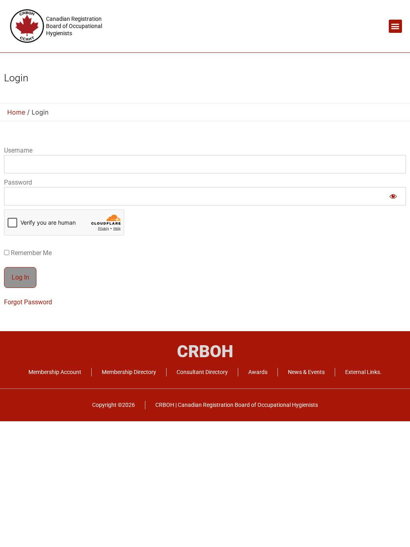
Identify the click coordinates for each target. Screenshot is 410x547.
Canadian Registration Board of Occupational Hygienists (74, 26)
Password (18, 182)
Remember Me (30, 253)
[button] (395, 26)
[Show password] (393, 196)
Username (18, 150)
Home (16, 112)
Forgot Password (28, 302)
